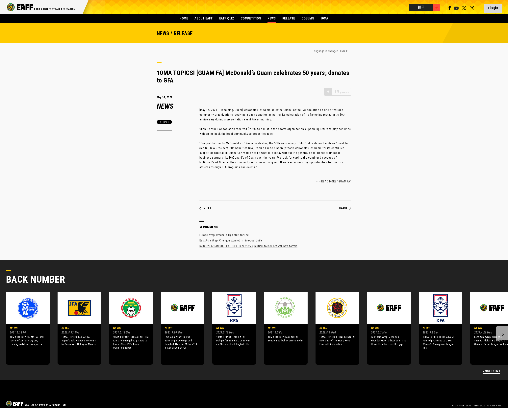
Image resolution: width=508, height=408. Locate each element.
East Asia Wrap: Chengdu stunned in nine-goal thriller (231, 240)
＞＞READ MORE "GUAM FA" (333, 181)
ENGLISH (345, 51)
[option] (25, 328)
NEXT (207, 208)
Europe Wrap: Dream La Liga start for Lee (224, 234)
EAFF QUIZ (226, 18)
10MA (324, 18)
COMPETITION (251, 18)
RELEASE (288, 18)
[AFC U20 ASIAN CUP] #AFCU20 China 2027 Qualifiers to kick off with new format (248, 246)
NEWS (271, 18)
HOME (184, 18)
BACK (343, 208)
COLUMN (308, 18)
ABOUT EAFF (203, 18)
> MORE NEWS (491, 371)
